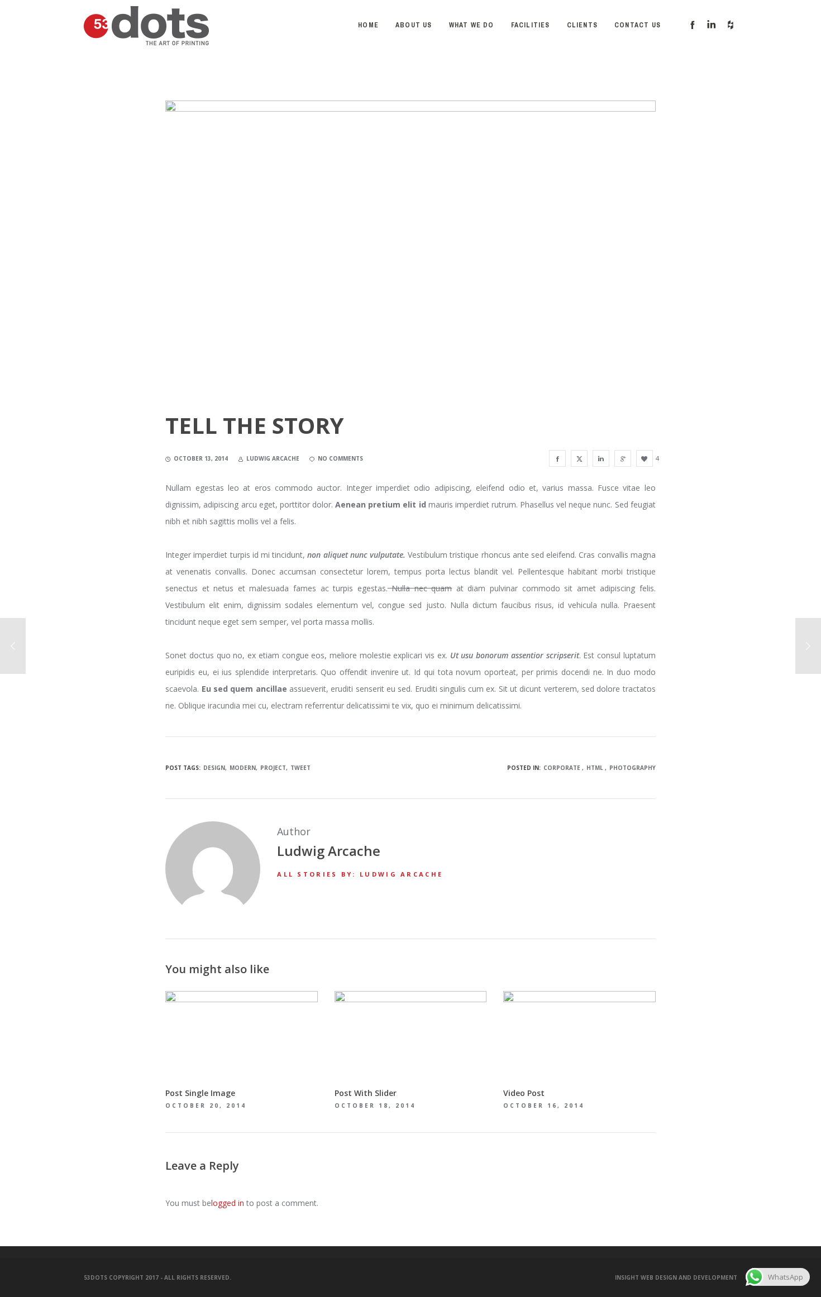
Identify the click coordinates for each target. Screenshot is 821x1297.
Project (273, 768)
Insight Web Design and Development (676, 1277)
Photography (632, 768)
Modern (243, 768)
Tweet (300, 768)
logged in (227, 1203)
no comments (340, 458)
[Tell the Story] (557, 458)
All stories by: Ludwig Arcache (360, 874)
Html (594, 768)
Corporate (561, 768)
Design (214, 768)
